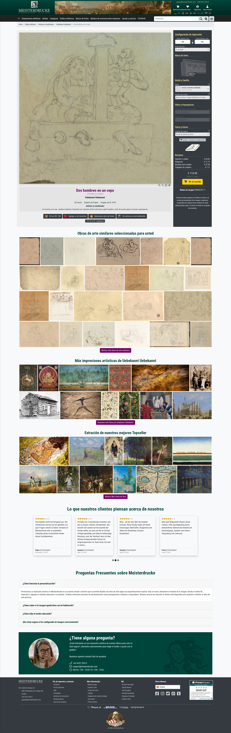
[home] (19, 18)
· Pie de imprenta (58, 687)
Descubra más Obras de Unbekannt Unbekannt (116, 422)
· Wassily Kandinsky (127, 693)
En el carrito (194, 181)
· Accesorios (91, 699)
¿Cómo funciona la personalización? (39, 583)
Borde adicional (180, 47)
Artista (45, 18)
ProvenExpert (47, 550)
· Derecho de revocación (61, 696)
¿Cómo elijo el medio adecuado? (37, 613)
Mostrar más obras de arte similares (115, 350)
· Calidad (90, 693)
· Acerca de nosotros (59, 702)
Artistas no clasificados (46, 24)
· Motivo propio (92, 685)
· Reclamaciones (58, 699)
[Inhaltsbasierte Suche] (206, 18)
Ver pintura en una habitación (133, 216)
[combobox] (192, 49)
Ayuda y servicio (129, 18)
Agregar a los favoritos (76, 216)
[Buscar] (201, 18)
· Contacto (56, 685)
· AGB (54, 690)
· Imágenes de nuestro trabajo (97, 696)
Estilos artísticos (67, 18)
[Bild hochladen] (211, 18)
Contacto (142, 18)
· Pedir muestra (92, 702)
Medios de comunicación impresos (105, 18)
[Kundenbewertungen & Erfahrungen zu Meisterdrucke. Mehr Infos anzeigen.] (201, 690)
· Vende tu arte (92, 687)
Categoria (54, 18)
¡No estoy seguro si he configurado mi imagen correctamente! (50, 622)
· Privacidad (57, 693)
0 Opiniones (100, 221)
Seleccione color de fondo (103, 216)
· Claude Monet (126, 687)
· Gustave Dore (126, 699)
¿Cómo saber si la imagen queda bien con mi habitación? (48, 605)
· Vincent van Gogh (127, 685)
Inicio (20, 24)
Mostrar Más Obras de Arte (115, 496)
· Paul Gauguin (126, 690)
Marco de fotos (82, 18)
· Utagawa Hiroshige (128, 696)
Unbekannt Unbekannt (63, 24)
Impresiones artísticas (31, 18)
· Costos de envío (92, 690)
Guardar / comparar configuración (193, 140)
